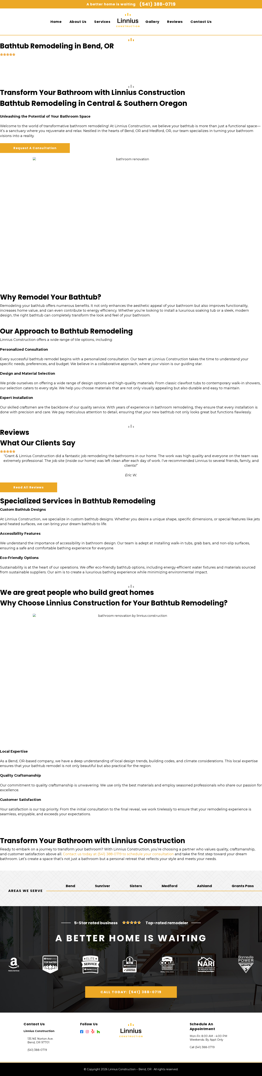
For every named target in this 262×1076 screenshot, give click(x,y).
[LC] (128, 23)
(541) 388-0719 (157, 4)
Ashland (204, 885)
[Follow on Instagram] (88, 1032)
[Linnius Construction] (131, 1030)
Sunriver (102, 885)
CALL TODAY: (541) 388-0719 (131, 992)
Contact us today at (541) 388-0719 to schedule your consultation (118, 854)
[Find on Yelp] (94, 1032)
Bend (70, 885)
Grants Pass (243, 885)
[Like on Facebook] (83, 1032)
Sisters (136, 885)
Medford (169, 885)
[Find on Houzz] (99, 1032)
